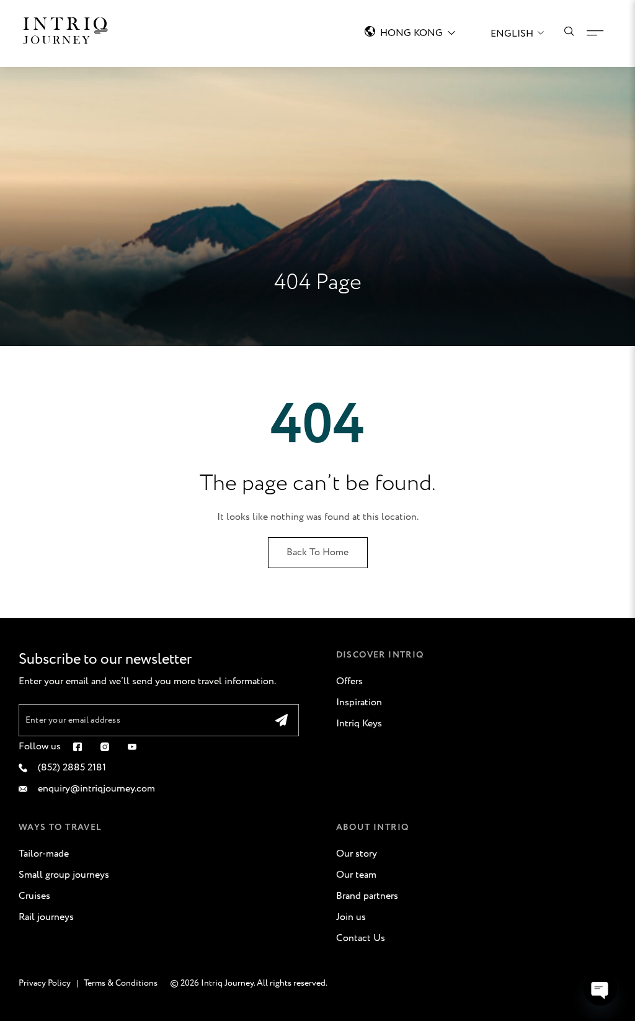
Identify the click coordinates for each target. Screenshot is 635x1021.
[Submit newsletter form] (281, 720)
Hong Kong (411, 33)
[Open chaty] (600, 988)
